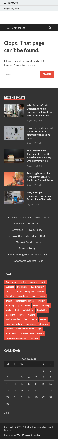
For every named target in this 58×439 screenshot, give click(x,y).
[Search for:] (29, 74)
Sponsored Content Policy (29, 260)
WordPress (22, 435)
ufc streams (11, 333)
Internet (41, 300)
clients (19, 291)
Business (10, 286)
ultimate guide (27, 333)
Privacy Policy (34, 229)
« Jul (6, 412)
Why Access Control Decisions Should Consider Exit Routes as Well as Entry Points (40, 110)
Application (11, 282)
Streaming (44, 324)
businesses (22, 286)
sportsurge (31, 324)
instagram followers (24, 300)
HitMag (36, 435)
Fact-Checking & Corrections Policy (27, 254)
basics (23, 282)
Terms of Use (15, 235)
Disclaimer (18, 223)
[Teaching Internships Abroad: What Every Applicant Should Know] (14, 173)
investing (10, 305)
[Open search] (50, 28)
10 (7, 383)
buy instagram (37, 286)
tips (39, 328)
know (35, 305)
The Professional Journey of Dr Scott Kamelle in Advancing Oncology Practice (39, 155)
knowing (45, 305)
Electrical (10, 296)
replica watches (13, 319)
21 (36, 390)
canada (9, 291)
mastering (10, 314)
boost (42, 282)
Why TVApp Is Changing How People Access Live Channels (39, 196)
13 (29, 383)
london (9, 310)
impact (9, 300)
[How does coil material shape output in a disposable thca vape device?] (14, 128)
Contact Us (14, 217)
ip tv (20, 305)
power (21, 314)
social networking (14, 324)
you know (34, 338)
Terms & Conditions (27, 242)
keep (27, 305)
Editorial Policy (27, 248)
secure (43, 319)
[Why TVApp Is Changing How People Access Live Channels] (14, 192)
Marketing (42, 310)
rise (25, 319)
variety (40, 333)
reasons (31, 314)
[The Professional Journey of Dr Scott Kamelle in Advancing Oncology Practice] (14, 150)
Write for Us (35, 223)
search (34, 319)
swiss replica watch (25, 328)
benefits (33, 282)
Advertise (17, 229)
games (42, 296)
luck (17, 310)
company (29, 291)
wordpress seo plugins (16, 338)
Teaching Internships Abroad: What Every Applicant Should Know (40, 177)
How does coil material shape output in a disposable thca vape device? (40, 132)
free (33, 296)
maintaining (28, 310)
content (40, 291)
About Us (40, 217)
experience (23, 296)
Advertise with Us (36, 235)
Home (28, 217)
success (9, 328)
